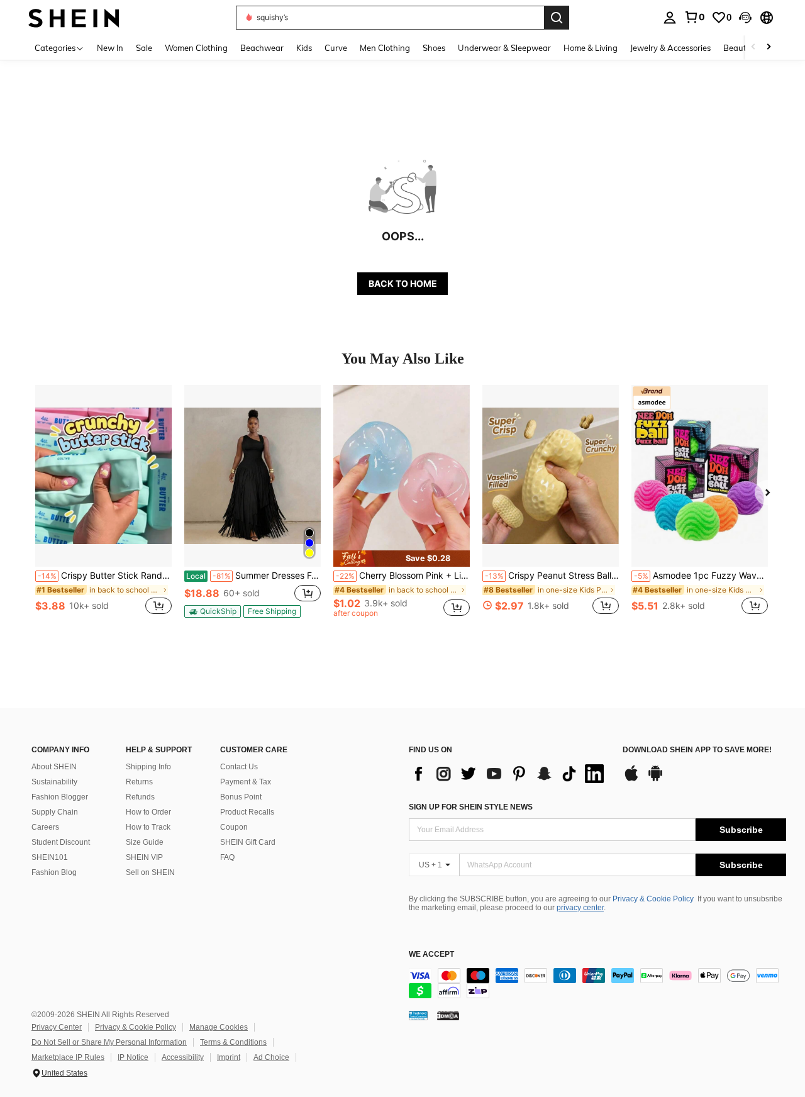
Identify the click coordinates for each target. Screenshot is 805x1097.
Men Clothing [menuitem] (385, 48)
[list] (509, 773)
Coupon (234, 827)
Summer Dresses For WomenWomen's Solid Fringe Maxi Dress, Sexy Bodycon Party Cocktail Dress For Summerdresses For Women (253, 576)
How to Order (148, 812)
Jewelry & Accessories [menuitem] (670, 48)
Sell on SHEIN (150, 872)
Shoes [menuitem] (434, 48)
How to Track (148, 827)
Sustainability (54, 781)
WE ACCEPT (431, 954)
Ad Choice (271, 1057)
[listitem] (103, 506)
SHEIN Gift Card (247, 842)
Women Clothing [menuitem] (196, 48)
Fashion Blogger (59, 797)
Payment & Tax (245, 781)
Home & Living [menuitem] (591, 48)
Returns (139, 781)
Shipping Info (148, 766)
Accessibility (183, 1057)
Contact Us (239, 766)
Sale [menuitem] (144, 48)
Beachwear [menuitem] (262, 48)
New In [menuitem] (110, 48)
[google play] (655, 779)
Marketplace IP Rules (67, 1057)
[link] (694, 17)
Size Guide (145, 842)
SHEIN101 (49, 857)
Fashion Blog (54, 872)
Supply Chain (54, 812)
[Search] (556, 18)
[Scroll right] (768, 47)
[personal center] (669, 17)
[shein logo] (73, 17)
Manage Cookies (218, 1027)
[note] (212, 611)
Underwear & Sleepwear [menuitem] (504, 48)
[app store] (631, 779)
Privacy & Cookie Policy (653, 898)
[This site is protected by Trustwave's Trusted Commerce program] (418, 1015)
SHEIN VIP (144, 857)
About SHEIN (54, 766)
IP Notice (133, 1057)
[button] (745, 17)
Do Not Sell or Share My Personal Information (109, 1042)
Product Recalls (247, 812)
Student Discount (60, 842)
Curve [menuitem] (336, 48)
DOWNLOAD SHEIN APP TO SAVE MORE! (697, 750)
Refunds (140, 797)
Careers (45, 827)
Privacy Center (56, 1027)
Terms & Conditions (233, 1042)
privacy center (580, 907)
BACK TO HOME (403, 283)
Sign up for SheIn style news (471, 807)
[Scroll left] (753, 47)
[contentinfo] (597, 983)
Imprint (228, 1057)
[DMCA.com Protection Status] (448, 1015)
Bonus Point (241, 797)
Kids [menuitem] (304, 48)
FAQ (227, 857)
